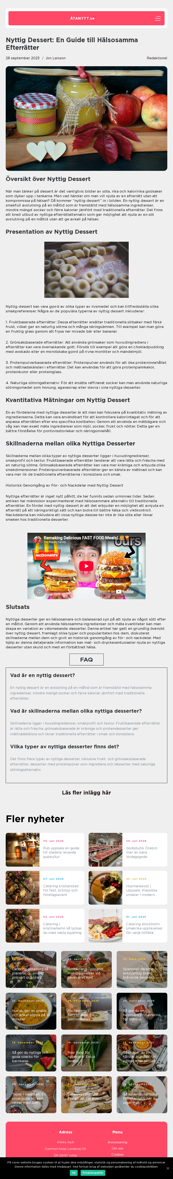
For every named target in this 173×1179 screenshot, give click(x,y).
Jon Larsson (56, 58)
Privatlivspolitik (93, 1172)
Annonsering (117, 1142)
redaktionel (157, 58)
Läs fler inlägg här (86, 792)
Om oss (117, 1148)
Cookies (117, 1154)
